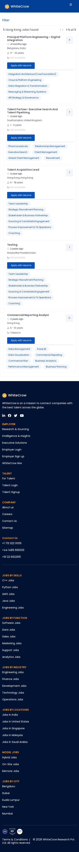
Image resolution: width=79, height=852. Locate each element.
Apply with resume (21, 65)
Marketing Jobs (11, 643)
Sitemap (7, 528)
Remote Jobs (10, 771)
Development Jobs (14, 686)
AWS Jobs (8, 594)
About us (8, 507)
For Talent (8, 478)
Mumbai (7, 813)
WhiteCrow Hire (12, 463)
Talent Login (10, 485)
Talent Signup (11, 492)
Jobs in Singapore (13, 728)
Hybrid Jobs (9, 757)
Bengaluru (8, 786)
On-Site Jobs (10, 764)
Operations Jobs (12, 699)
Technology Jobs (13, 692)
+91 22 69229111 (11, 557)
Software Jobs (11, 623)
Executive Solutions (14, 443)
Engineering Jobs (13, 607)
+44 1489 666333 (13, 550)
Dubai (6, 793)
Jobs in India (10, 715)
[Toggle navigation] (73, 6)
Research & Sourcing (15, 429)
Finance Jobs (10, 679)
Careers (7, 514)
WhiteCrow (17, 395)
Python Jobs (10, 587)
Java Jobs (8, 601)
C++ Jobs (8, 580)
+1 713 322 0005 (11, 543)
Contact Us (9, 521)
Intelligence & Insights (16, 436)
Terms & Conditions (15, 839)
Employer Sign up (13, 456)
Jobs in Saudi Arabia (15, 742)
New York (8, 807)
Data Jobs (8, 630)
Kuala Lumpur (11, 800)
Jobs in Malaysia (12, 735)
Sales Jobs (8, 636)
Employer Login (11, 449)
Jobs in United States (15, 721)
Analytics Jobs (11, 657)
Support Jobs (10, 650)
